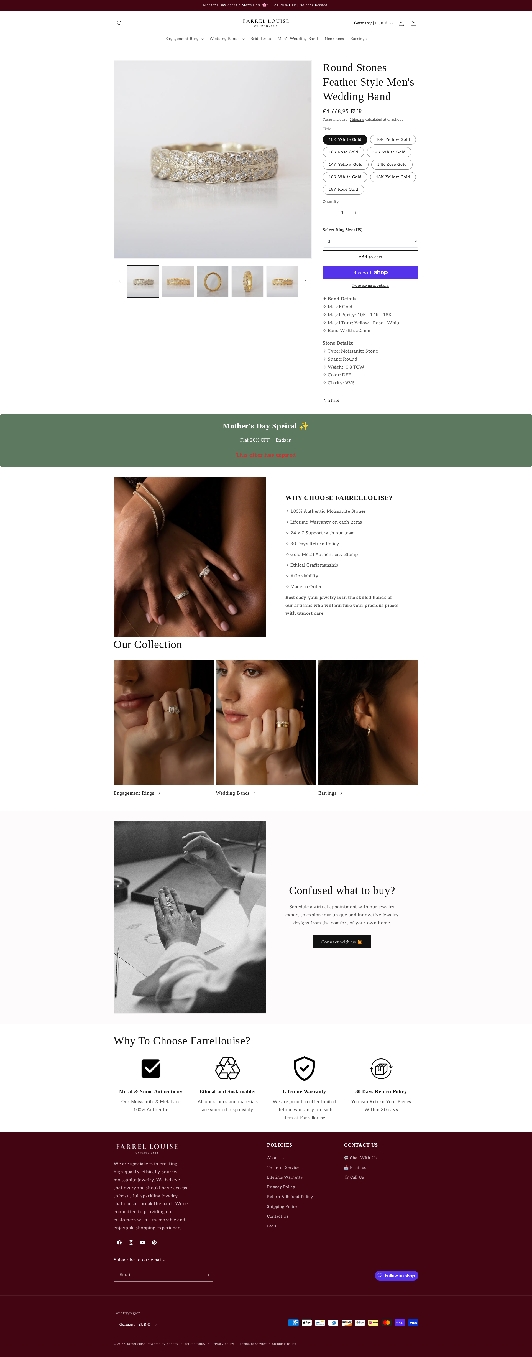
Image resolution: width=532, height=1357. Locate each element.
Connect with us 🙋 (342, 942)
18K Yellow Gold (393, 177)
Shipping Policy (282, 1206)
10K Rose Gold (343, 152)
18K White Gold (345, 177)
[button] (120, 23)
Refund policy (195, 1344)
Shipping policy (284, 1344)
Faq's (271, 1226)
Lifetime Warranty (285, 1177)
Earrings (327, 793)
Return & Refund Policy (290, 1197)
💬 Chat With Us (360, 1158)
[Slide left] (120, 281)
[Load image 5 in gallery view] (282, 281)
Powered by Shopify (163, 1344)
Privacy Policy (281, 1187)
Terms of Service (283, 1167)
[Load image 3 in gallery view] (213, 281)
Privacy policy (222, 1344)
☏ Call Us (354, 1177)
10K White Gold (345, 139)
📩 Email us (355, 1167)
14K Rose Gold (392, 164)
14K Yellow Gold (346, 164)
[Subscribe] (207, 1275)
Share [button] (333, 400)
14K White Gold (389, 152)
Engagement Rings (134, 793)
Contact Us (277, 1216)
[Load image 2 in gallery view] (178, 281)
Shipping (357, 120)
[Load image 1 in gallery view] (143, 281)
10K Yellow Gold (393, 139)
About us (276, 1158)
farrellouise (136, 1344)
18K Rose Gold (343, 189)
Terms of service (253, 1344)
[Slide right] (306, 281)
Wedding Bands (233, 793)
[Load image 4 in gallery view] (247, 281)
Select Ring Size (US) (343, 230)
